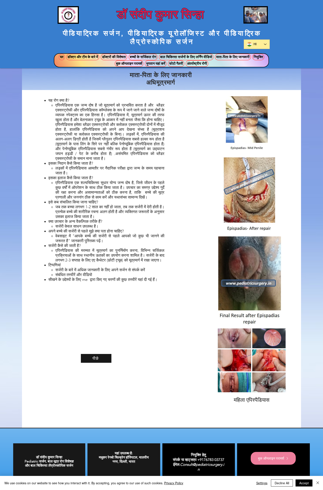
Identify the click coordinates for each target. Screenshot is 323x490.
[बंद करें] (317, 482)
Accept (304, 483)
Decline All (282, 483)
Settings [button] (261, 483)
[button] (82, 57)
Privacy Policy (173, 483)
